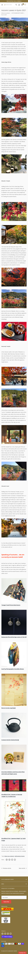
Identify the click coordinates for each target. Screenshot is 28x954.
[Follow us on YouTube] (11, 934)
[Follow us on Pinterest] (8, 934)
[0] (22, 5)
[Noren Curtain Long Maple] (14, 673)
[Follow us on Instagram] (5, 934)
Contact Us (22, 952)
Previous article (7, 868)
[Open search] (16, 4)
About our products (5, 13)
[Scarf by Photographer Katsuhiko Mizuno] (14, 641)
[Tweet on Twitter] (12, 860)
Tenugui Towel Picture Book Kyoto (10, 605)
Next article (22, 868)
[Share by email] (15, 860)
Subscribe (6, 902)
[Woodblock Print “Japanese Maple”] (13, 799)
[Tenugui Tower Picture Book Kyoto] (14, 578)
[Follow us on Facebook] (2, 934)
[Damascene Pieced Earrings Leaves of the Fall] (14, 609)
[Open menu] (2, 4)
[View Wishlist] (25, 4)
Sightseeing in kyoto (20, 856)
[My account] (19, 4)
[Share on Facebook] (7, 860)
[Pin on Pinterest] (9, 860)
